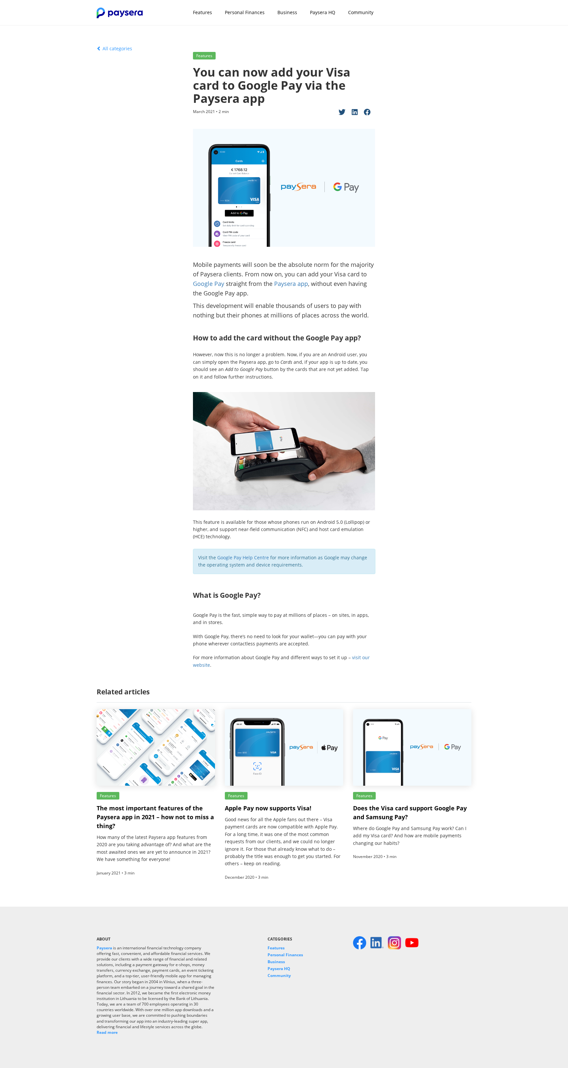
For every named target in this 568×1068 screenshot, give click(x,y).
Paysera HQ (322, 12)
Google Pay (208, 284)
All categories (116, 48)
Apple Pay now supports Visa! (268, 808)
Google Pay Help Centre (243, 557)
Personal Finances (245, 12)
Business (287, 12)
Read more (107, 1032)
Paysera (104, 948)
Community (360, 12)
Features (202, 12)
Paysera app (291, 284)
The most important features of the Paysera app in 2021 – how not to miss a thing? (155, 817)
